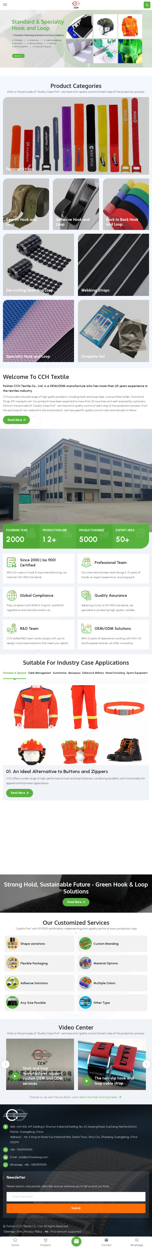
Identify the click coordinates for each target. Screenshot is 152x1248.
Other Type (101, 1003)
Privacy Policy (33, 1231)
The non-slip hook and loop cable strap (114, 1081)
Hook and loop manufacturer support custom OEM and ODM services (43, 1076)
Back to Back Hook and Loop (122, 222)
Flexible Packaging (34, 963)
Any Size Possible (33, 1003)
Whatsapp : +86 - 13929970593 (28, 1164)
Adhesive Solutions (34, 983)
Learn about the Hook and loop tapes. (95, 1097)
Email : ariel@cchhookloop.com (29, 1157)
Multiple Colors (104, 983)
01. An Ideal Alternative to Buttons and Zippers (57, 771)
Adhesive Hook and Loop (73, 222)
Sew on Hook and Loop (21, 222)
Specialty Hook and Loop (28, 356)
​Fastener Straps (20, 169)
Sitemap (9, 1231)
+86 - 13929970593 (21, 1149)
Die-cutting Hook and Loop (29, 290)
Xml (19, 1231)
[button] (5, 1064)
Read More (15, 420)
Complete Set (93, 356)
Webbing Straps (95, 290)
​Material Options (105, 963)
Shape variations (32, 944)
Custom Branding (106, 944)
